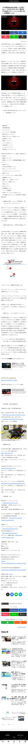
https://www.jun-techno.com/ (10, 503)
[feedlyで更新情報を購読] (7, 622)
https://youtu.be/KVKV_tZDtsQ (9, 380)
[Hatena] (20, 595)
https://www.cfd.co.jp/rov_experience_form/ (14, 415)
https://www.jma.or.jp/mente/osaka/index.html (13, 483)
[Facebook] (12, 595)
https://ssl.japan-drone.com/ (8, 468)
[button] (22, 37)
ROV (20, 603)
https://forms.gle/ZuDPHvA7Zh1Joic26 (13, 419)
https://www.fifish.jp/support (9, 533)
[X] (8, 595)
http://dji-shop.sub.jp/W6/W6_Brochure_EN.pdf (13, 570)
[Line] (16, 595)
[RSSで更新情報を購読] (20, 622)
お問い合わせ (20, 735)
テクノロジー (5, 603)
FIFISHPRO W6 (14, 603)
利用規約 (8, 735)
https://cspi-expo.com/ (7, 453)
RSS (14, 737)
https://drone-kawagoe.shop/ (10, 528)
